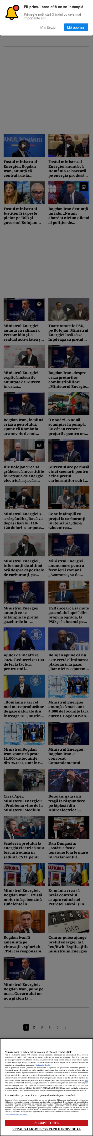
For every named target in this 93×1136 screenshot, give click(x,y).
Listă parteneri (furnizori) (16, 1115)
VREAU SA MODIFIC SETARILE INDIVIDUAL (46, 1129)
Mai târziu (48, 27)
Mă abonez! (76, 27)
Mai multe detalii (43, 1065)
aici (86, 1081)
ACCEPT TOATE (46, 1123)
